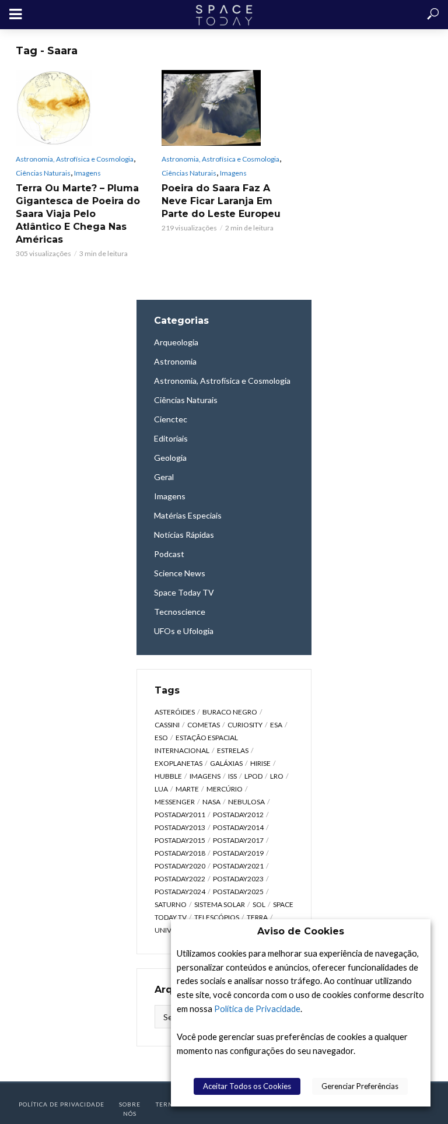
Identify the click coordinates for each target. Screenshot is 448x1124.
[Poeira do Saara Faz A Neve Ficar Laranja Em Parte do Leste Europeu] (224, 108)
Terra (257, 917)
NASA (211, 801)
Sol (259, 904)
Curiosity (245, 724)
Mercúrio (224, 789)
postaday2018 (180, 853)
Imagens (87, 173)
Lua (161, 789)
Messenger (175, 801)
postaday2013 (180, 827)
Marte (187, 789)
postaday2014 (238, 827)
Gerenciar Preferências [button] (359, 1086)
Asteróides (175, 712)
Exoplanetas (178, 763)
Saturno (171, 904)
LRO (277, 776)
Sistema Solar (219, 904)
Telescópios (216, 917)
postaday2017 (238, 840)
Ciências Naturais (43, 173)
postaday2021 (238, 866)
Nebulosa (246, 801)
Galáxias (226, 763)
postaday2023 (238, 878)
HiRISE (260, 763)
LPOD (253, 776)
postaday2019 (238, 853)
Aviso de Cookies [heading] (300, 931)
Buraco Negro (229, 712)
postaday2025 (238, 891)
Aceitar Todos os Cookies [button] (247, 1086)
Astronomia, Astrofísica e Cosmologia (75, 159)
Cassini (167, 724)
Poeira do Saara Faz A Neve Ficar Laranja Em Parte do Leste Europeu (221, 201)
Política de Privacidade (257, 1009)
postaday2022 (180, 878)
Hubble (168, 776)
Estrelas (233, 750)
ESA (276, 724)
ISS (232, 776)
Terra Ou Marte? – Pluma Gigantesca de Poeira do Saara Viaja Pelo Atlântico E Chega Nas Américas (78, 214)
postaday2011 (180, 814)
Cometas (203, 724)
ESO (161, 737)
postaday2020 (180, 866)
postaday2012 (238, 814)
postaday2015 (180, 840)
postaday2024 (180, 891)
